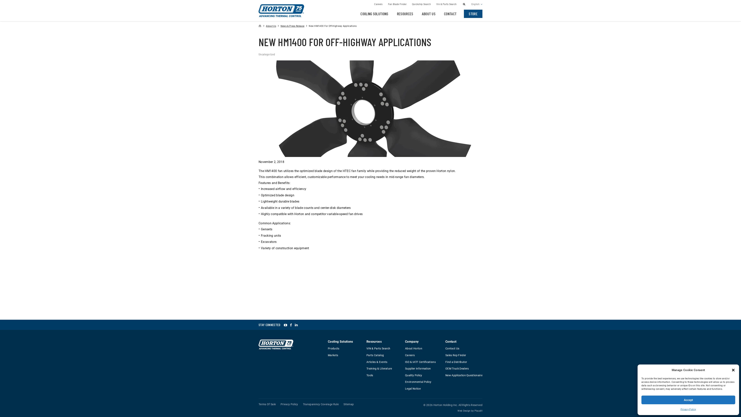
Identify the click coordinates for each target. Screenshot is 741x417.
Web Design (464, 410)
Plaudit (478, 410)
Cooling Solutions (374, 13)
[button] (733, 370)
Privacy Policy (688, 409)
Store (473, 13)
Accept (688, 400)
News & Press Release (292, 26)
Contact (450, 13)
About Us (429, 13)
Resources (405, 13)
